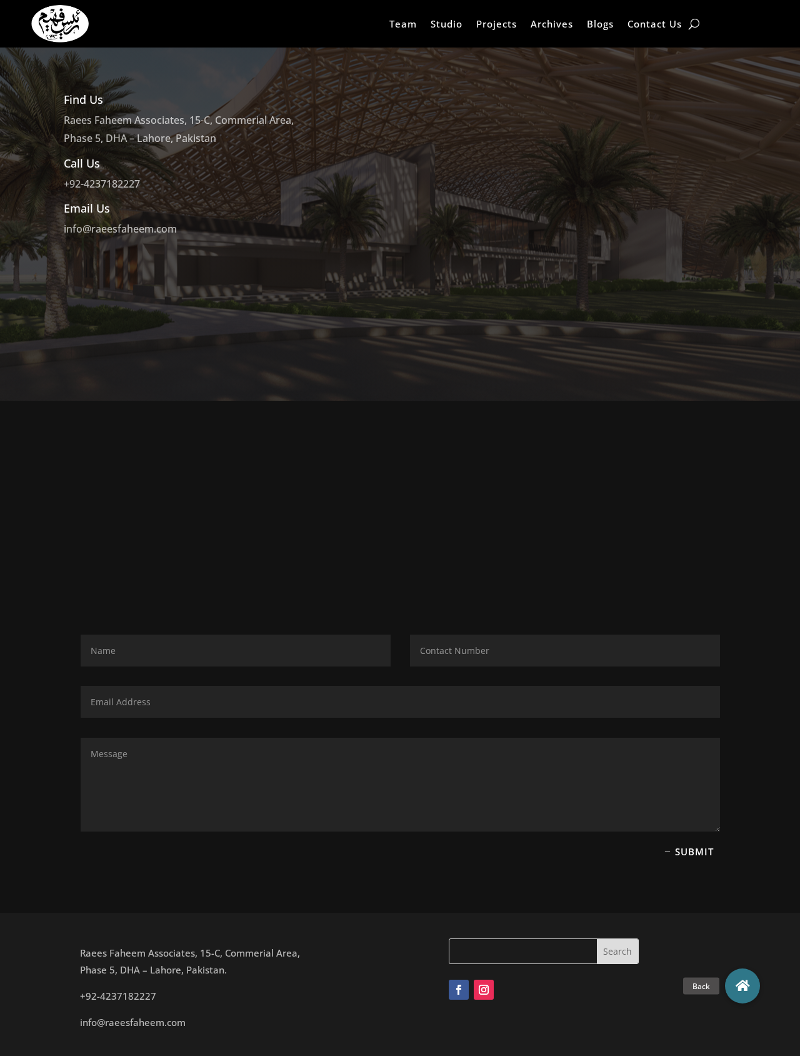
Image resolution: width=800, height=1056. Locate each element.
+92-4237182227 (102, 184)
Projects (496, 24)
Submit (694, 851)
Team (403, 24)
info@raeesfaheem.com (120, 229)
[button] (742, 985)
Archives (552, 24)
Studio (446, 24)
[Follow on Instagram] (484, 990)
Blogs (600, 24)
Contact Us (655, 24)
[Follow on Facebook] (459, 990)
